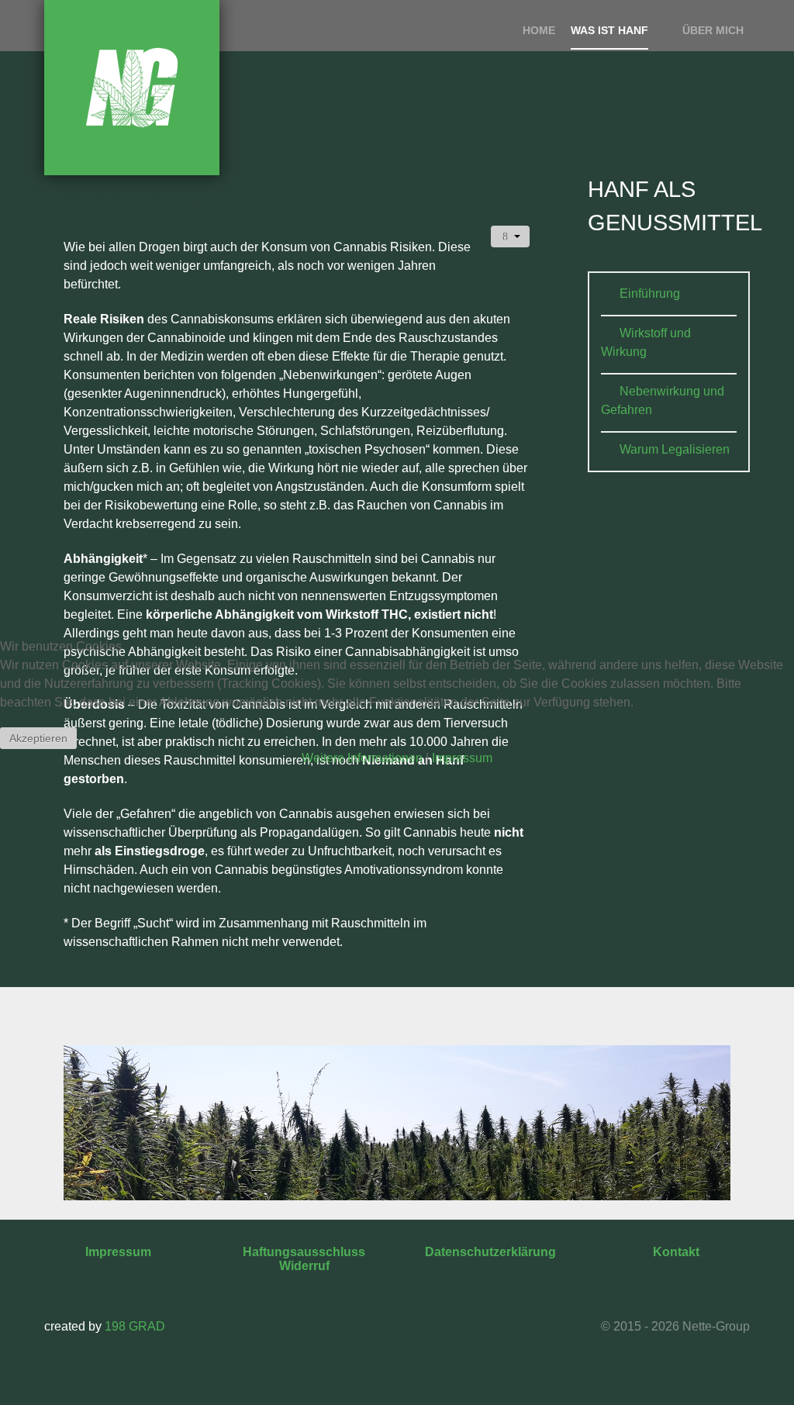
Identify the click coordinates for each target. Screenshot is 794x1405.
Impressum (462, 758)
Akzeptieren (38, 738)
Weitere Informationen (362, 758)
